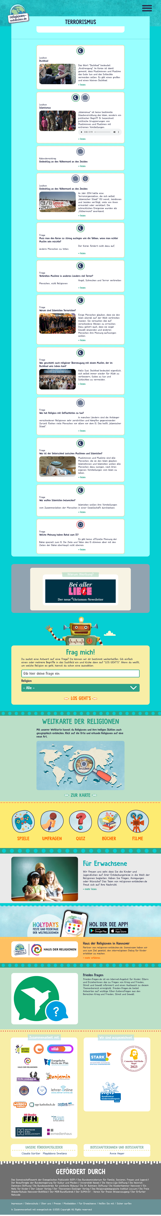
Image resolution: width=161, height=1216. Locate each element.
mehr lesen (91, 889)
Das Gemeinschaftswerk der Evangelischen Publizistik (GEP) (43, 1179)
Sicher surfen (124, 1203)
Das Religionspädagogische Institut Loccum (114, 1188)
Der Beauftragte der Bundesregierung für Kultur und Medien (44, 1182)
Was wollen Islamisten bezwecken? (57, 500)
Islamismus (45, 107)
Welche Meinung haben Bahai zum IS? (59, 534)
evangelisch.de (44, 1209)
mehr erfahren (92, 957)
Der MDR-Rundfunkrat (61, 1191)
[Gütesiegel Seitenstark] (100, 1059)
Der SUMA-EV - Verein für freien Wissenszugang (102, 1191)
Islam (80, 51)
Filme (137, 838)
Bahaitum (80, 525)
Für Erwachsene (87, 1203)
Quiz (80, 838)
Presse (57, 1203)
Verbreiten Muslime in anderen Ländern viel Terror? (66, 275)
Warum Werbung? (80, 574)
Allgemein (85, 98)
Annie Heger (117, 1153)
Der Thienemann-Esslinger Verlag (71, 1188)
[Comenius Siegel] (134, 1059)
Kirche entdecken (95, 975)
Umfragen (52, 838)
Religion (26, 681)
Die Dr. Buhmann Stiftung (93, 1185)
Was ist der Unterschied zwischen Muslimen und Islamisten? (70, 453)
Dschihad (43, 60)
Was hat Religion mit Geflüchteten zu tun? (61, 412)
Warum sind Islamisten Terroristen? (57, 310)
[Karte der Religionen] (80, 765)
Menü (147, 8)
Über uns (46, 1203)
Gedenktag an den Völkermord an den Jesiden (63, 161)
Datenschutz (31, 1203)
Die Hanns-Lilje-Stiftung (114, 1182)
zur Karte (80, 795)
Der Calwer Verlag (41, 1188)
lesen (83, 84)
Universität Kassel (89, 1182)
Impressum (17, 1203)
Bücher (109, 838)
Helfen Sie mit (106, 1203)
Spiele (23, 838)
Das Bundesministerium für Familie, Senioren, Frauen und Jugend (112, 1179)
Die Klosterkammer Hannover (125, 1185)
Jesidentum (85, 179)
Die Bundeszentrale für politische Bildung (55, 1185)
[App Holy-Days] (80, 921)
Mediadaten (70, 1203)
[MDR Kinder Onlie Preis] (111, 1092)
